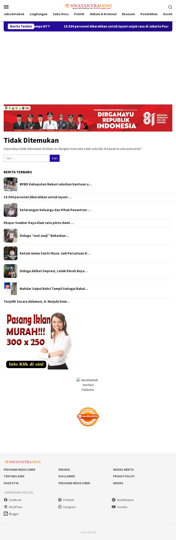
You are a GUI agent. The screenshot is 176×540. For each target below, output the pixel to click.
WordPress (15, 507)
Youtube (122, 507)
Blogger (14, 514)
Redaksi (64, 470)
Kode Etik (11, 483)
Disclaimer (66, 476)
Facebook (15, 500)
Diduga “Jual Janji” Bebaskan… (44, 236)
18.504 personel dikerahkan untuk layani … (38, 197)
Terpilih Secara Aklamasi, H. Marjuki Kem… (37, 301)
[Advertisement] (88, 66)
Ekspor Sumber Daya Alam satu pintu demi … (39, 223)
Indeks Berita (123, 470)
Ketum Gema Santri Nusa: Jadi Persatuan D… (55, 253)
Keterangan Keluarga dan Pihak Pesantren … (55, 210)
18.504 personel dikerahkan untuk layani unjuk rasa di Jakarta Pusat (108, 26)
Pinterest (68, 500)
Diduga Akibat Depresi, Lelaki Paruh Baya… (54, 271)
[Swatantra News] (88, 6)
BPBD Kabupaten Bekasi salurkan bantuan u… (56, 184)
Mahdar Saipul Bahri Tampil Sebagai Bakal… (54, 289)
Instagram (69, 507)
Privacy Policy (124, 476)
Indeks (118, 483)
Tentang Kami (14, 476)
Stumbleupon (125, 500)
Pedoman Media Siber (19, 470)
